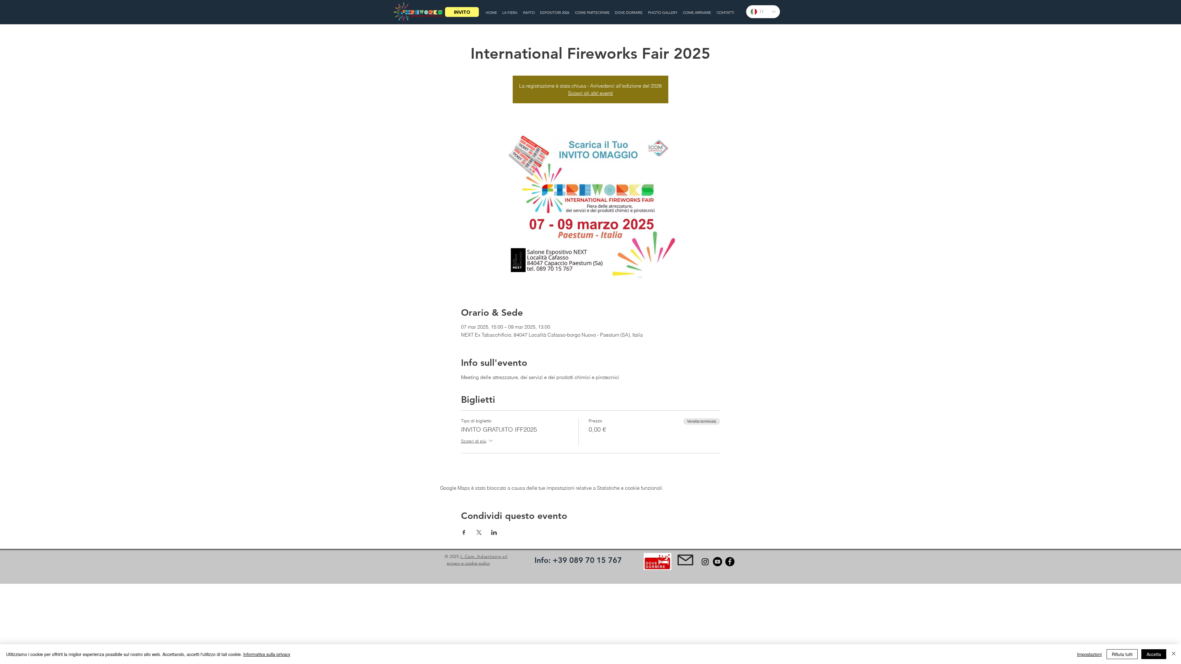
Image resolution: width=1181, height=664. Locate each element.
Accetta (1154, 654)
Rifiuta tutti (1122, 654)
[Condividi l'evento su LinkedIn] (494, 532)
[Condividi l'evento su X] (479, 532)
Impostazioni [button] (1089, 654)
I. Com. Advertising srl (483, 556)
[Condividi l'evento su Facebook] (464, 532)
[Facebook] (729, 561)
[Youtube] (717, 561)
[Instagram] (705, 561)
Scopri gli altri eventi (590, 93)
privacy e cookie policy (468, 563)
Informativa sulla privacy (266, 654)
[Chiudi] (1173, 654)
